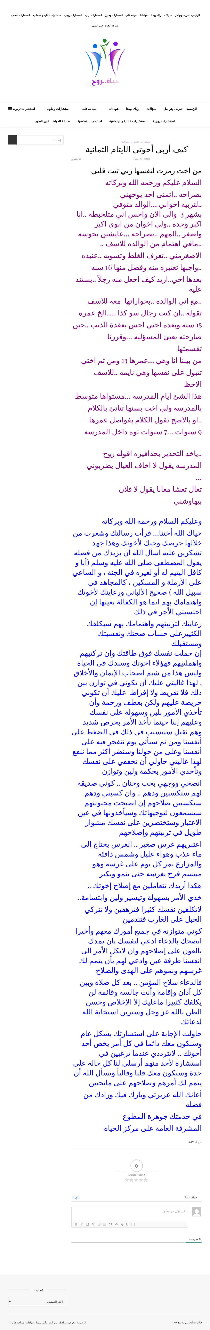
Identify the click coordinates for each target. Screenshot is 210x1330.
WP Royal (179, 1322)
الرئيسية (195, 15)
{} (127, 1223)
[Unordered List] (105, 1224)
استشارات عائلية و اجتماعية (47, 15)
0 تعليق (76, 159)
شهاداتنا (144, 15)
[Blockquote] (110, 1224)
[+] (133, 1223)
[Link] (122, 1224)
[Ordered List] (99, 1224)
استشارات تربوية (93, 15)
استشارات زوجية (73, 15)
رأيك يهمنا (156, 15)
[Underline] (87, 1224)
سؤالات (168, 15)
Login (76, 1197)
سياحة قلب (131, 15)
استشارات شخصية (20, 15)
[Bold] (76, 1224)
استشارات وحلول (114, 15)
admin (192, 1142)
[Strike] (93, 1224)
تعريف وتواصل (182, 15)
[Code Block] (116, 1224)
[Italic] (82, 1224)
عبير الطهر (97, 25)
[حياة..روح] (105, 64)
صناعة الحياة (111, 25)
